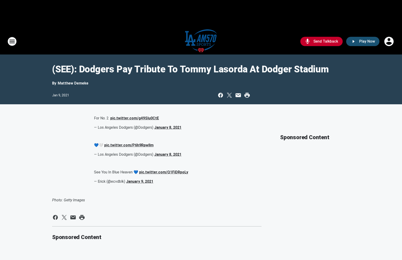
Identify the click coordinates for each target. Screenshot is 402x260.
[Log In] (389, 41)
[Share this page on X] (229, 95)
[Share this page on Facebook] (220, 95)
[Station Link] (201, 41)
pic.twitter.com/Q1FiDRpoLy (163, 172)
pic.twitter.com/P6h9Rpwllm (129, 145)
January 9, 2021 (139, 181)
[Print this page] (247, 95)
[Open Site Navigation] (12, 41)
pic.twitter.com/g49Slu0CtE (134, 118)
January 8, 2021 (167, 127)
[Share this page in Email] (238, 95)
